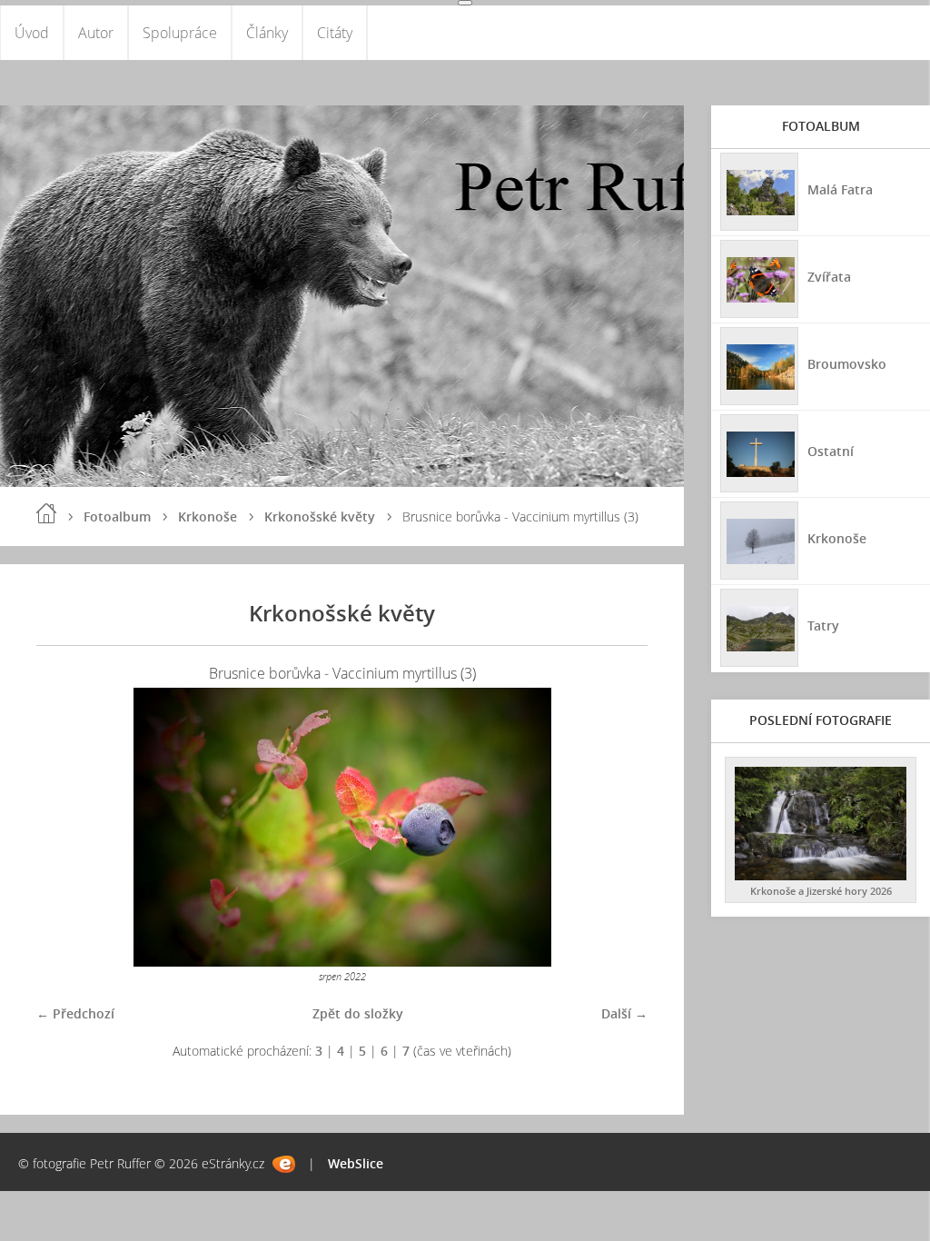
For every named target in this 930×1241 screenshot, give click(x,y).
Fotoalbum (117, 516)
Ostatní (830, 451)
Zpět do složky (357, 1013)
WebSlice (355, 1163)
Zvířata (829, 276)
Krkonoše (207, 516)
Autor (96, 33)
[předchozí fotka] (65, 827)
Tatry (823, 625)
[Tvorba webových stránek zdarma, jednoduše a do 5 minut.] (283, 1164)
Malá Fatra (840, 189)
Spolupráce (180, 33)
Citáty (334, 33)
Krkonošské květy (319, 516)
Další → (624, 1013)
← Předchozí (75, 1013)
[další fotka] (618, 827)
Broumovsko (846, 363)
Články (267, 33)
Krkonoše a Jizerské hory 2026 (821, 891)
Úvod (32, 33)
